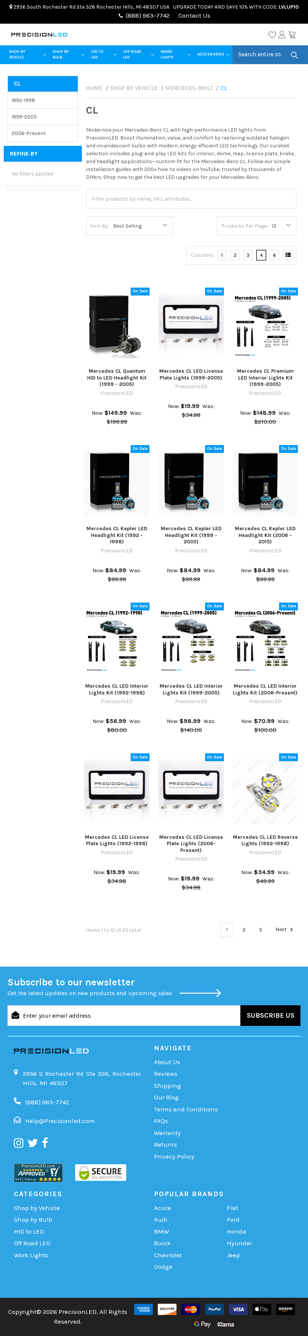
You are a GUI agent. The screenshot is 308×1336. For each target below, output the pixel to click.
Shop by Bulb (61, 54)
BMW (161, 1231)
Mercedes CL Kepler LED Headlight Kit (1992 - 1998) (116, 535)
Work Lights (167, 54)
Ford (233, 1219)
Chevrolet (168, 1255)
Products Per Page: (244, 226)
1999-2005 (24, 117)
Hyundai (239, 1243)
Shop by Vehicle (17, 54)
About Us (167, 1062)
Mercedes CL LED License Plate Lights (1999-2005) (191, 374)
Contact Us (193, 15)
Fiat (232, 1208)
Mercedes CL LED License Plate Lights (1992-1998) (117, 840)
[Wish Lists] (272, 34)
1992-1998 (23, 100)
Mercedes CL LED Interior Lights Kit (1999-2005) (191, 689)
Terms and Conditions (186, 1109)
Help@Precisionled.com (60, 1121)
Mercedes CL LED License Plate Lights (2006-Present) (191, 843)
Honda (236, 1231)
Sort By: (99, 226)
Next (281, 930)
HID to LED (97, 54)
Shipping (167, 1085)
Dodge (163, 1266)
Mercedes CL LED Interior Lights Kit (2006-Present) (265, 689)
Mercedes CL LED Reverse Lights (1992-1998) (265, 840)
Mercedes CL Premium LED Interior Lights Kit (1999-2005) (265, 377)
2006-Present (29, 133)
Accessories (211, 54)
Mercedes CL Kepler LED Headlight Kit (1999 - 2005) (191, 535)
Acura (162, 1208)
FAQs (161, 1121)
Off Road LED (132, 54)
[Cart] (292, 34)
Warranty (167, 1133)
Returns (165, 1144)
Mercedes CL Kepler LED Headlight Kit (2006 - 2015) (265, 535)
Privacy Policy (174, 1156)
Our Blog (166, 1097)
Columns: (202, 255)
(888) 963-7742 (148, 15)
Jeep (233, 1255)
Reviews (165, 1073)
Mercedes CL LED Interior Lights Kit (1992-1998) (116, 689)
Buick (162, 1243)
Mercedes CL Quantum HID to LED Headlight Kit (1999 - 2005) (116, 377)
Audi (161, 1219)
